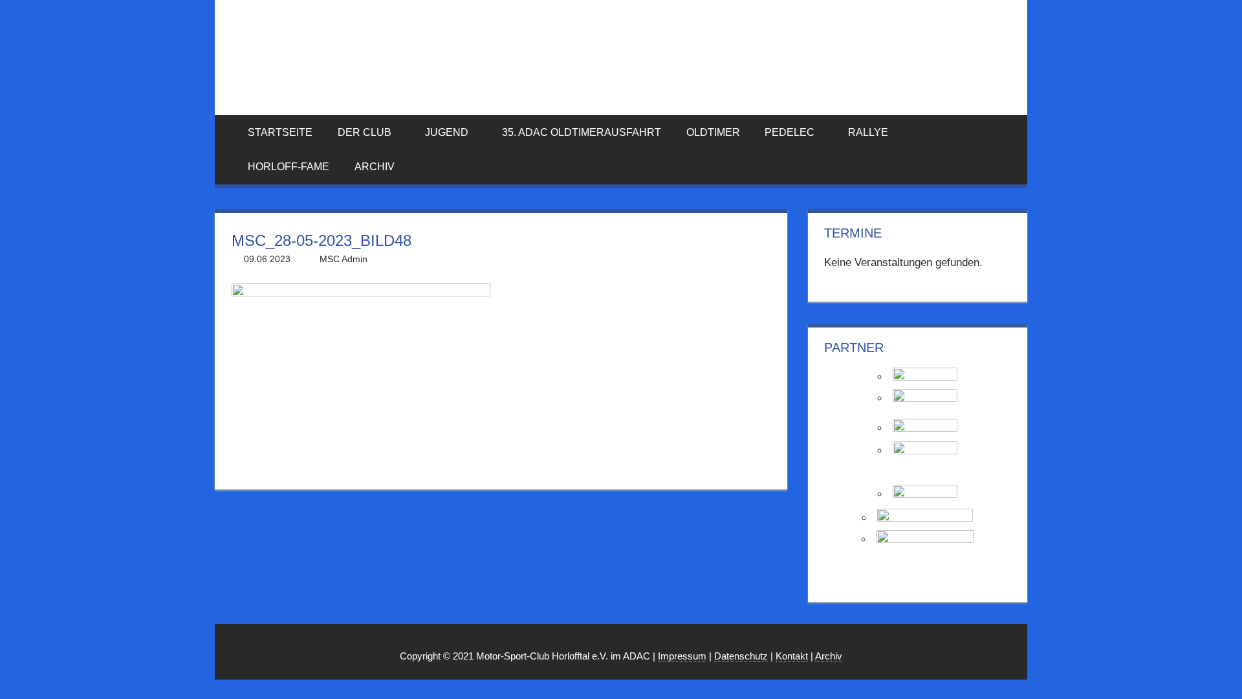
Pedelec (789, 132)
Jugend (446, 132)
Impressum (682, 655)
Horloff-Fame (288, 166)
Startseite (280, 132)
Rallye (868, 132)
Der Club (364, 132)
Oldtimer (713, 132)
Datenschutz (741, 655)
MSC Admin (343, 259)
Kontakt (792, 655)
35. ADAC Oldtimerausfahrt (581, 132)
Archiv (374, 166)
